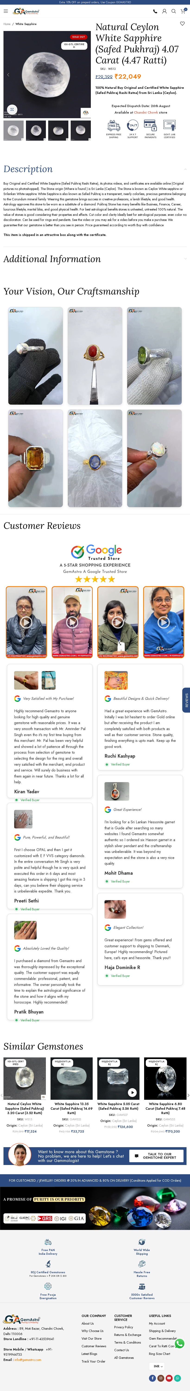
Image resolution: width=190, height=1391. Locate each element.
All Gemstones (124, 1357)
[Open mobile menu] (5, 11)
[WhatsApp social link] (177, 1378)
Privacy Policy (123, 1327)
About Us (88, 1323)
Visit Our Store (91, 1338)
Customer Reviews (94, 1346)
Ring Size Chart (159, 1353)
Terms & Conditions (127, 1342)
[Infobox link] (48, 1247)
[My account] (164, 11)
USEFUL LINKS (160, 1316)
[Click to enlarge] (12, 110)
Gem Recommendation (164, 1338)
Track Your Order (93, 1361)
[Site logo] (26, 10)
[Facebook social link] (152, 1378)
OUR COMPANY (94, 1316)
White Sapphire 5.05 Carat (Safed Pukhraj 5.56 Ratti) (118, 1106)
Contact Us (121, 1350)
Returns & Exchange (127, 1334)
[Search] (173, 11)
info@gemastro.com (28, 1359)
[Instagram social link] (160, 1378)
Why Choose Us (92, 1331)
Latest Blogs (89, 1353)
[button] (8, 74)
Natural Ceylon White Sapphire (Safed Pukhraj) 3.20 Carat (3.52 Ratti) (24, 1108)
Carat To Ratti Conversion (166, 1346)
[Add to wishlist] (182, 23)
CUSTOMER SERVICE (123, 1318)
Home (6, 24)
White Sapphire (26, 24)
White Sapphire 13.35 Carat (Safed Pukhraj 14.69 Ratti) (72, 1108)
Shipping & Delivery (162, 1331)
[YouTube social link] (169, 1378)
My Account (157, 1323)
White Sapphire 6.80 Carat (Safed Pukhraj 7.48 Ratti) (165, 1108)
